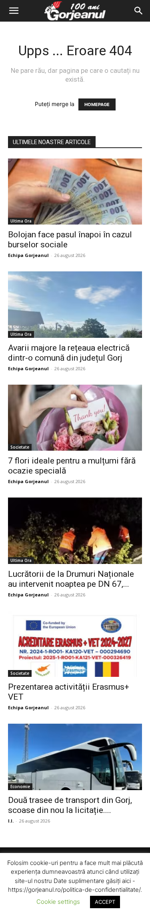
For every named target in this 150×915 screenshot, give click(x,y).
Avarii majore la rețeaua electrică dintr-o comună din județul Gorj (69, 353)
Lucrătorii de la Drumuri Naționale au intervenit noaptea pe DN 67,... (71, 579)
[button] (13, 11)
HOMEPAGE (97, 104)
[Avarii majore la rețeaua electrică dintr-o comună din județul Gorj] (75, 304)
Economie (20, 786)
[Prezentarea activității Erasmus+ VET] (75, 644)
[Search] (139, 11)
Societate (19, 447)
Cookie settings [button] (58, 901)
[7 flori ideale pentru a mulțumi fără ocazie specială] (75, 418)
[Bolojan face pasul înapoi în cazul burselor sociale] (75, 192)
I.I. (11, 821)
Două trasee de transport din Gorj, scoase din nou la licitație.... (70, 805)
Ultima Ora (21, 221)
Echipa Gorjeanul (28, 255)
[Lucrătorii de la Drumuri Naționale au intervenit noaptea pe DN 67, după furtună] (75, 531)
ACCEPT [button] (105, 902)
